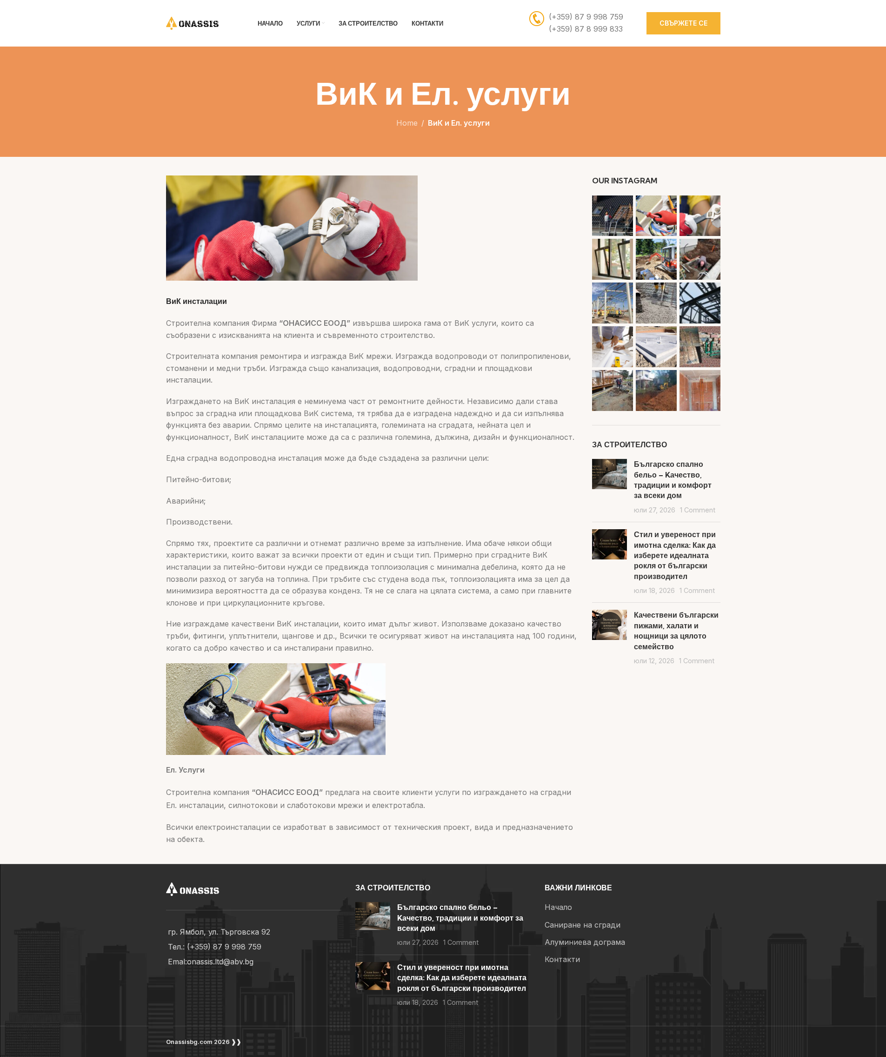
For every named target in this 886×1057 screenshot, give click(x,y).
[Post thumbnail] (609, 487)
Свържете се (683, 23)
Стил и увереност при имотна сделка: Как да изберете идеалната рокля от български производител (675, 555)
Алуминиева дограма (585, 942)
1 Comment (697, 510)
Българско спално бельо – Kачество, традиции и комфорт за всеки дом (460, 917)
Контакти (562, 959)
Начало (558, 907)
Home (407, 123)
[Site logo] (200, 22)
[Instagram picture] (612, 215)
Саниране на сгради (582, 924)
